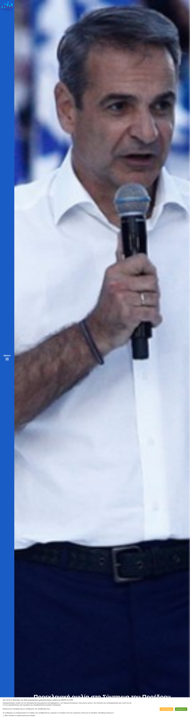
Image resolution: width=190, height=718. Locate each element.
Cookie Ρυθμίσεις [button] (166, 709)
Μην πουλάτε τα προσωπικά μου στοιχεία (20, 715)
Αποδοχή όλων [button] (181, 709)
